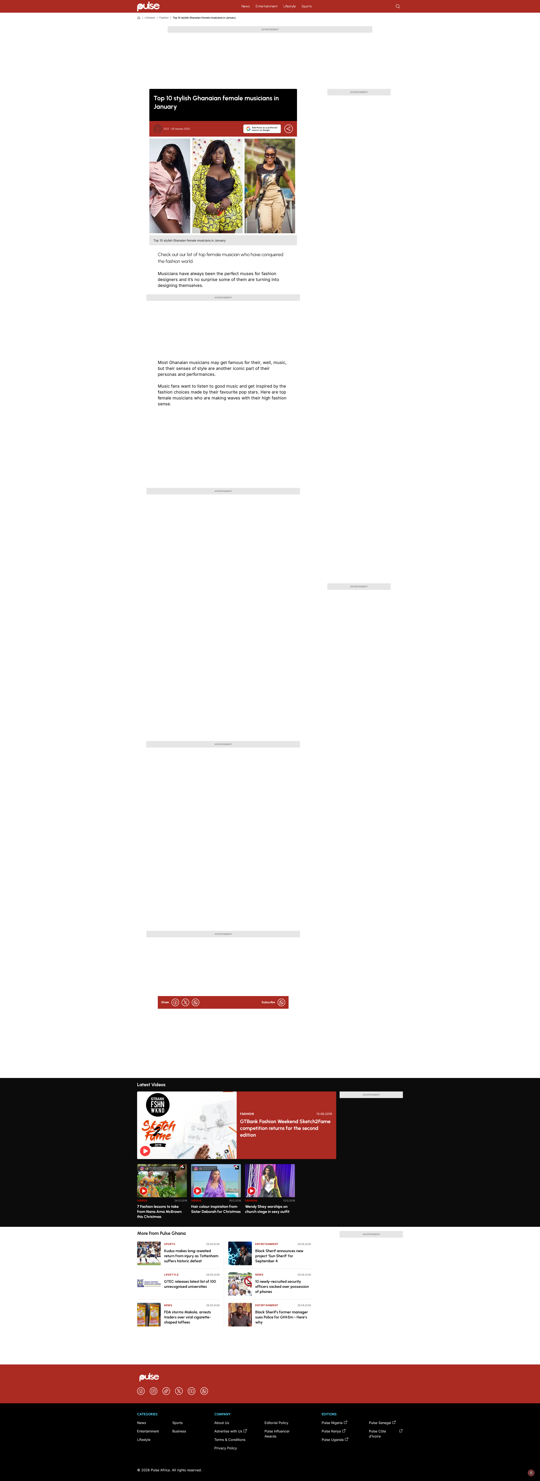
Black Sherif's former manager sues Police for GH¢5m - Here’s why (281, 1317)
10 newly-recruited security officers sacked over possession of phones (282, 1286)
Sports (307, 6)
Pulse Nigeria (332, 1423)
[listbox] (270, 1192)
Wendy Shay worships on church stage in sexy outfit (267, 1209)
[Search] (398, 6)
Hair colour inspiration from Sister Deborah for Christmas (216, 1209)
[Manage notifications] (531, 1472)
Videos (142, 1200)
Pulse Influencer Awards (277, 1433)
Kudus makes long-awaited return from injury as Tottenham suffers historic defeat (191, 1256)
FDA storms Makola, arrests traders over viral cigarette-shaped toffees (187, 1317)
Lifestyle (290, 6)
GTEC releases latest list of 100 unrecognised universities (190, 1284)
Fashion (164, 17)
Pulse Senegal (380, 1423)
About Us (221, 1423)
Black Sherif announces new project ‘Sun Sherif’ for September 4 (279, 1256)
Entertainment (267, 6)
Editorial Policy (276, 1423)
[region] (270, 1192)
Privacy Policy (225, 1448)
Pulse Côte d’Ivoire (377, 1433)
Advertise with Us (228, 1431)
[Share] (288, 129)
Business (179, 1431)
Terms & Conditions (229, 1440)
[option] (162, 1193)
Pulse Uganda (333, 1440)
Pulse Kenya (331, 1431)
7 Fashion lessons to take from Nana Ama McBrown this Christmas (159, 1211)
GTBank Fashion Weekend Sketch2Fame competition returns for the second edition (285, 1128)
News (246, 6)
